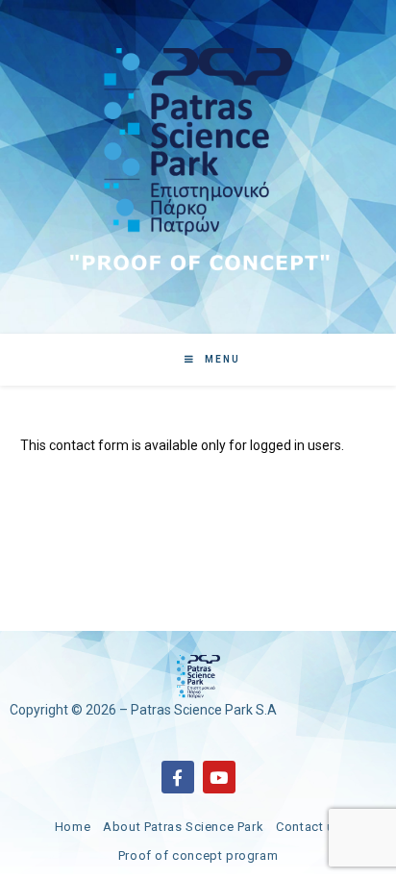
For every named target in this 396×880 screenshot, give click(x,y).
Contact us (308, 826)
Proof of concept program (198, 855)
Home (72, 826)
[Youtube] (219, 777)
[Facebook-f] (177, 777)
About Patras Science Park (183, 826)
